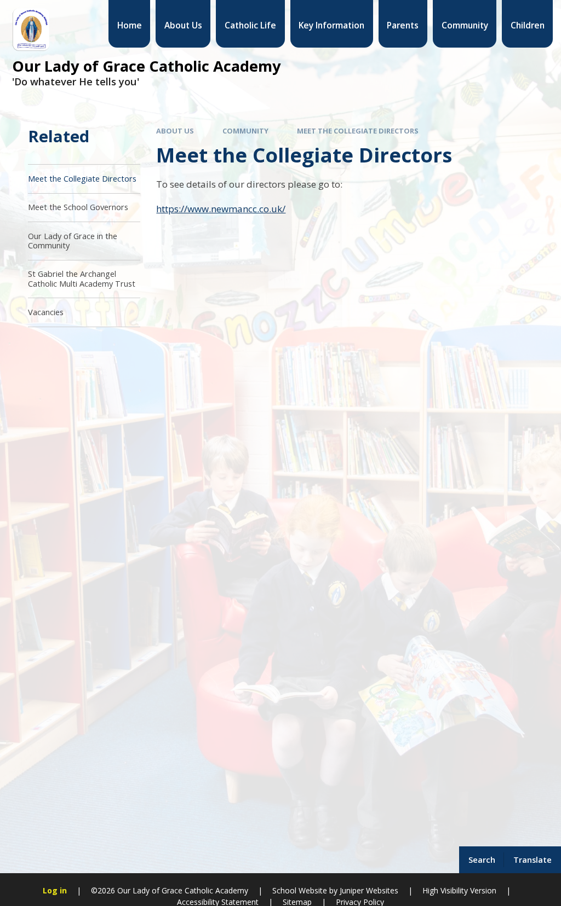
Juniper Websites (369, 890)
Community (245, 131)
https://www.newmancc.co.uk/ (220, 208)
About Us (175, 131)
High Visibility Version (459, 890)
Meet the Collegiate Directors (358, 131)
